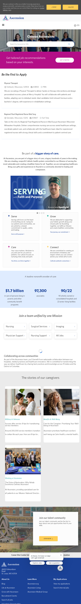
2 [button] (39, 213)
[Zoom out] (75, 356)
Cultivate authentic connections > (60, 261)
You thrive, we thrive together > (21, 261)
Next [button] (67, 192)
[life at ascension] (21, 226)
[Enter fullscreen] (75, 364)
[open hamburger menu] (3, 25)
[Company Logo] (13, 18)
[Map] (40, 377)
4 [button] (43, 213)
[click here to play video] (40, 192)
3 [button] (41, 213)
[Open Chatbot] (60, 568)
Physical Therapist (11, 83)
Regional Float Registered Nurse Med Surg (20, 114)
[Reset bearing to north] (75, 359)
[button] (69, 44)
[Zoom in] (75, 353)
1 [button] (37, 213)
